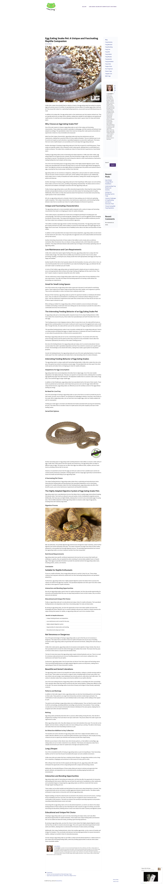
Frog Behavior (108, 44)
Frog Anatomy (108, 42)
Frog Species (49, 872)
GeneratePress (59, 880)
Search (107, 162)
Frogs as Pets (108, 66)
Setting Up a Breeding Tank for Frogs (109, 194)
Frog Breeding (109, 47)
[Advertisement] (81, 23)
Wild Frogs (108, 76)
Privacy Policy (115, 879)
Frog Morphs (108, 56)
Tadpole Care (108, 73)
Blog (106, 39)
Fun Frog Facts (109, 69)
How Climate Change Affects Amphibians (109, 181)
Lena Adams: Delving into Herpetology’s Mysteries (103, 6)
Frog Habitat (108, 54)
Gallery (84, 6)
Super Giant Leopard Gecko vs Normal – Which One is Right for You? (61, 875)
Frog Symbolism (109, 61)
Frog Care (107, 49)
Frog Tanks (108, 64)
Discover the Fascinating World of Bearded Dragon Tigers (59, 874)
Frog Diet (107, 52)
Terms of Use (115, 881)
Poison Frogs (108, 71)
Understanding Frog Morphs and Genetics (110, 188)
